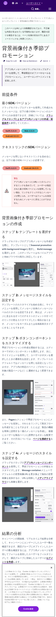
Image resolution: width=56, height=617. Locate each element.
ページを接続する (42, 438)
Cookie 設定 (28, 609)
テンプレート (36, 18)
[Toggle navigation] (49, 9)
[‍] (13, 3)
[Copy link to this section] (36, 55)
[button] (35, 3)
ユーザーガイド (8, 18)
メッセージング (22, 18)
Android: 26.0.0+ (31, 168)
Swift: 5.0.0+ (12, 131)
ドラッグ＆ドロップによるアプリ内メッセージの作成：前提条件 (27, 119)
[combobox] (38, 9)
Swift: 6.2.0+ (12, 168)
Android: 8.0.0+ (12, 136)
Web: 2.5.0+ (30, 131)
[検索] (32, 9)
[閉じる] (51, 568)
